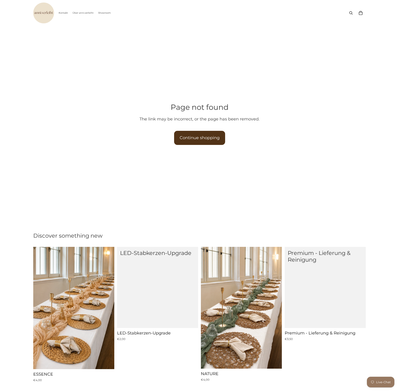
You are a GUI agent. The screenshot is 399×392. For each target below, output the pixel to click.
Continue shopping (200, 137)
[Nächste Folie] (107, 308)
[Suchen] (351, 13)
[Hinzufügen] (107, 362)
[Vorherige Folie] (40, 308)
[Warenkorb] (361, 13)
